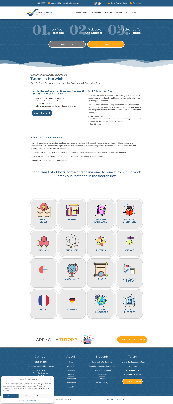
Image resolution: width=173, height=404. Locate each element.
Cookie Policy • (110, 399)
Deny (27, 396)
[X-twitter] (95, 3)
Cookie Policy (22, 400)
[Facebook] (99, 3)
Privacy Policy (31, 400)
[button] (51, 379)
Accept (11, 396)
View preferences (43, 396)
